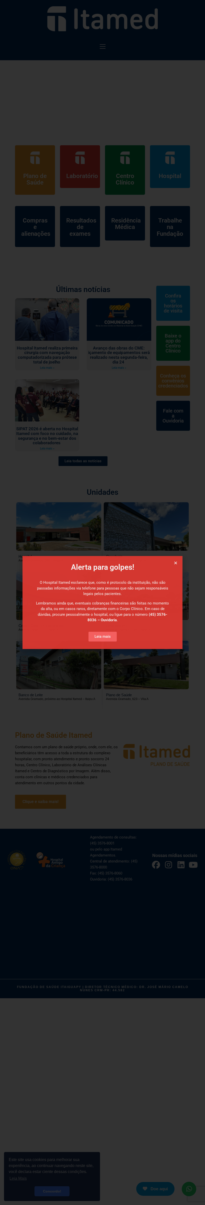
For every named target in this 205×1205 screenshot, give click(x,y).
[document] (102, 602)
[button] (176, 563)
